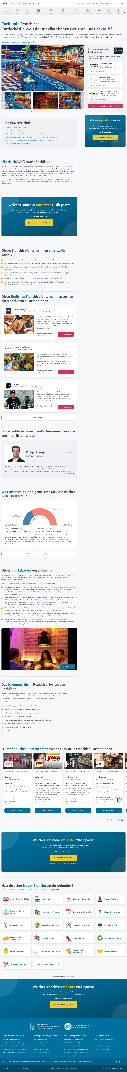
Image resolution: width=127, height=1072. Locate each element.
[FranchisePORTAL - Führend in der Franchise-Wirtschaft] (4, 3)
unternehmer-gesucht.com (67, 1062)
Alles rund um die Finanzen (42, 1049)
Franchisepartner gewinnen (103, 1043)
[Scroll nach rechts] (124, 11)
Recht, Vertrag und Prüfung (42, 1052)
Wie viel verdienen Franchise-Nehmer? (14, 1052)
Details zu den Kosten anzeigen (38, 554)
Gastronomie (39, 771)
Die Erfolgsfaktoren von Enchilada (18, 143)
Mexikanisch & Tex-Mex (28, 42)
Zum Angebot (65, 334)
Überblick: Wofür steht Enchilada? (18, 128)
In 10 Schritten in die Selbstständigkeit (15, 1046)
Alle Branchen (27, 3)
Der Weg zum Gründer (40, 1040)
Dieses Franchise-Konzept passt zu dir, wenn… (22, 131)
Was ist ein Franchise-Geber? (73, 1043)
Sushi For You (71, 777)
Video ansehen (69, 666)
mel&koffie (101, 777)
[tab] (16, 100)
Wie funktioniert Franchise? (11, 1040)
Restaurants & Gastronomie (9, 42)
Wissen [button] (95, 3)
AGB (75, 1068)
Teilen (121, 42)
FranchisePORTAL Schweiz (49, 1062)
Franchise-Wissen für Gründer (43, 1043)
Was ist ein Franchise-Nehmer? (73, 1046)
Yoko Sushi (39, 777)
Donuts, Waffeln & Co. (23, 771)
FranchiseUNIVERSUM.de (84, 1062)
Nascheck (8, 777)
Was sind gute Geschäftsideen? (73, 1040)
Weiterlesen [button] (67, 474)
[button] (115, 3)
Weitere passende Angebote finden (105, 106)
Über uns (53, 1068)
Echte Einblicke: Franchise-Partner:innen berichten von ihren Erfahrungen (31, 137)
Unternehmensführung (40, 1046)
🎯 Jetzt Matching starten (39, 223)
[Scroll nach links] (15, 11)
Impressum (60, 1068)
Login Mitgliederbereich (102, 1049)
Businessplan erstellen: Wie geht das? (75, 1052)
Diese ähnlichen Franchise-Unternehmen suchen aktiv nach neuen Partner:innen (34, 134)
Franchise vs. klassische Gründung (13, 1043)
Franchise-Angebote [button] (84, 3)
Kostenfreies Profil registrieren (104, 1046)
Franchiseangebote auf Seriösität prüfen (15, 1049)
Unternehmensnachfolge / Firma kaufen (76, 1049)
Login (122, 3)
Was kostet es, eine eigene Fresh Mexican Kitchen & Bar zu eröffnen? (30, 140)
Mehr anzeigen (38, 418)
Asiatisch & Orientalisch (52, 771)
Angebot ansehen (16, 810)
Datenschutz (69, 1068)
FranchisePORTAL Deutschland (30, 1062)
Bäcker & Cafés (9, 771)
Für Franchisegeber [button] (106, 3)
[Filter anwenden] (38, 3)
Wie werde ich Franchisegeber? (104, 1040)
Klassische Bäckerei (113, 771)
